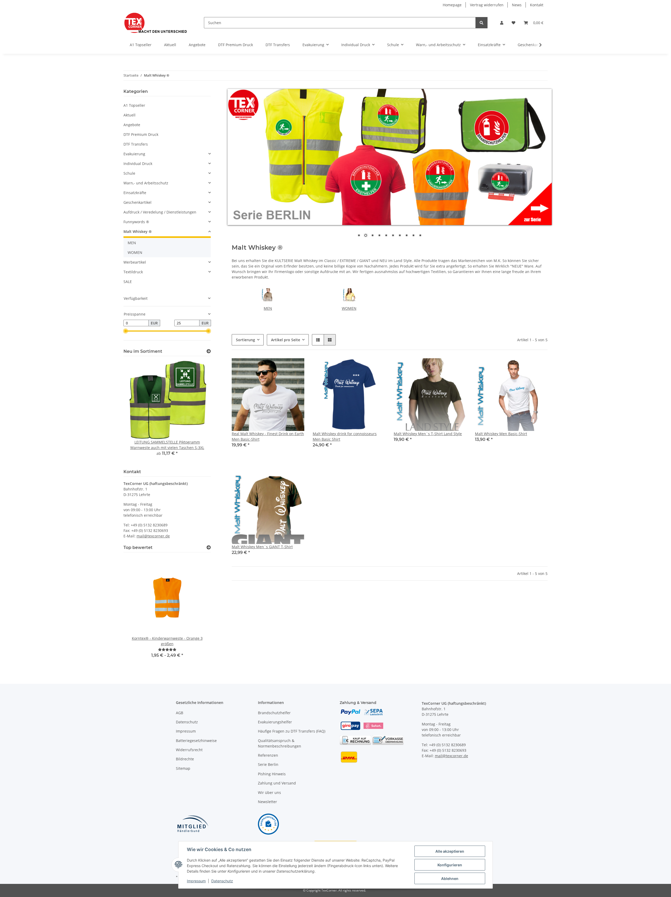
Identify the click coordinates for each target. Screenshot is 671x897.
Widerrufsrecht (189, 749)
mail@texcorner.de (153, 535)
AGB (179, 712)
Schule (129, 173)
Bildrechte (185, 758)
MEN (268, 308)
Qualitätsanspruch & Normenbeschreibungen (279, 743)
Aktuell (129, 115)
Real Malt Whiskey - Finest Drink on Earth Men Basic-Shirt (268, 436)
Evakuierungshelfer (275, 721)
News (517, 4)
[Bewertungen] (167, 649)
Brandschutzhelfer (274, 712)
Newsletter (267, 801)
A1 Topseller (134, 105)
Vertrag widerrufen (487, 4)
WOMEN (349, 308)
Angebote (131, 124)
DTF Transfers (135, 144)
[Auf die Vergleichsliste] (363, 367)
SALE (127, 281)
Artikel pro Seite (285, 339)
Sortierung (245, 339)
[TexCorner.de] (155, 23)
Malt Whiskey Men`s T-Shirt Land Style (428, 433)
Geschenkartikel (137, 202)
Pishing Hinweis (272, 773)
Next (197, 412)
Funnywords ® (136, 221)
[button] (501, 23)
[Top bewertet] (209, 547)
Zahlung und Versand (277, 783)
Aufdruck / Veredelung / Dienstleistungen (159, 212)
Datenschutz (187, 721)
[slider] (125, 331)
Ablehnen (449, 878)
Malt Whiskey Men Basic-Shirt (501, 433)
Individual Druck (137, 163)
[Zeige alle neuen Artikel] (209, 351)
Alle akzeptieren (449, 851)
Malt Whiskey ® (137, 231)
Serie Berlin (268, 764)
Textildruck (133, 271)
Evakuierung (134, 153)
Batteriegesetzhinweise (196, 740)
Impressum (186, 731)
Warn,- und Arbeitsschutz (145, 182)
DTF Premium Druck (140, 134)
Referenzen (268, 755)
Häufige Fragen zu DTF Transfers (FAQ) (291, 731)
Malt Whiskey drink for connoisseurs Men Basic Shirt (345, 436)
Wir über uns (269, 792)
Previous (136, 412)
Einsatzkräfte (134, 192)
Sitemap (183, 768)
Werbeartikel (134, 262)
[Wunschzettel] (513, 23)
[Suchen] (481, 22)
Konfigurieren (449, 865)
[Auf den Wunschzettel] (376, 367)
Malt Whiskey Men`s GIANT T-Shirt (262, 546)
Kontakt (536, 4)
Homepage (452, 4)
